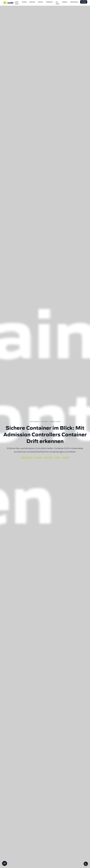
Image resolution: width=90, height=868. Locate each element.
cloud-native (48, 457)
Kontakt (83, 2)
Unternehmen (74, 2)
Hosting (24, 2)
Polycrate (32, 2)
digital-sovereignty (26, 457)
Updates (64, 2)
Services (40, 2)
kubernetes (38, 457)
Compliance (49, 2)
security (57, 457)
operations (66, 457)
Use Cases (57, 3)
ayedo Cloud (16, 3)
